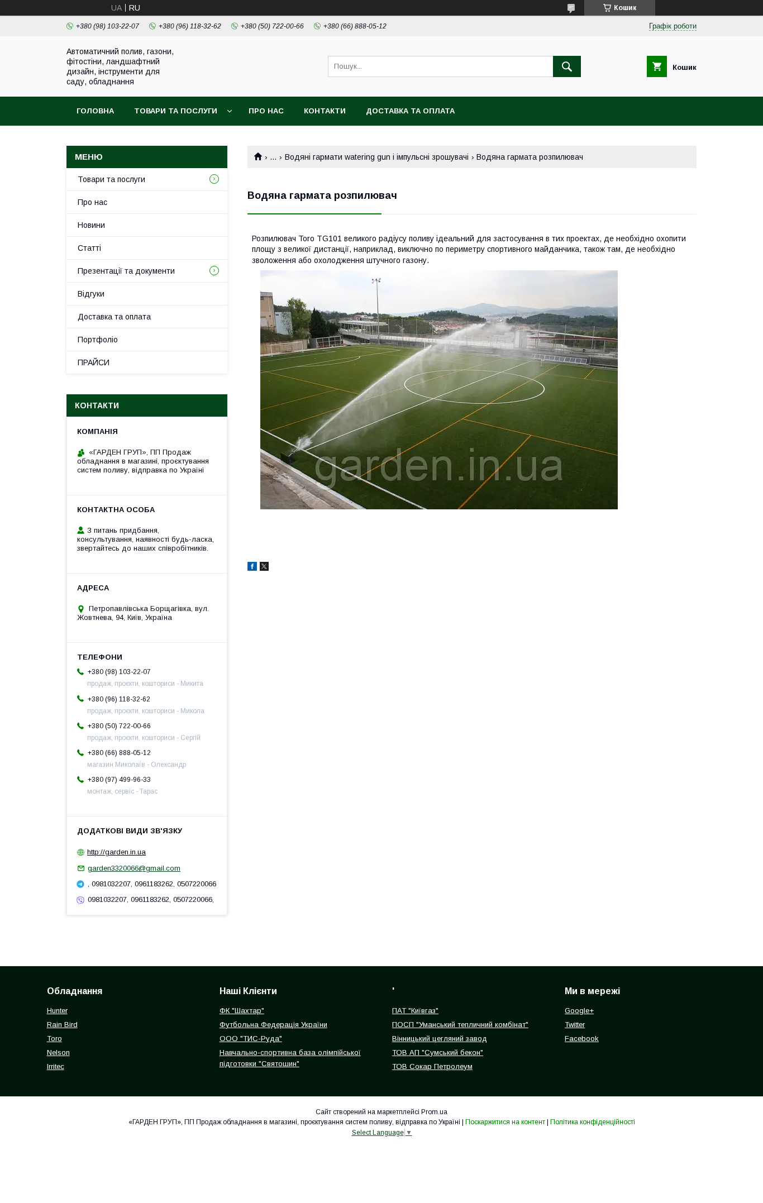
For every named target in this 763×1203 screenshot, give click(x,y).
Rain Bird (62, 1024)
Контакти (325, 111)
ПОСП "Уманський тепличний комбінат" (460, 1024)
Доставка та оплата (410, 111)
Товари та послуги (175, 111)
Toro (54, 1038)
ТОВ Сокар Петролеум (432, 1066)
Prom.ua (434, 1112)
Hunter (57, 1010)
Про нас (266, 111)
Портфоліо (98, 339)
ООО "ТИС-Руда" (251, 1038)
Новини (91, 225)
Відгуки (91, 293)
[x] (264, 568)
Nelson (58, 1052)
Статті (89, 248)
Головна (95, 111)
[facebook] (252, 568)
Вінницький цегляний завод (439, 1038)
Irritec (55, 1066)
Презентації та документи (126, 270)
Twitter (575, 1024)
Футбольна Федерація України (273, 1024)
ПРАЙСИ (93, 362)
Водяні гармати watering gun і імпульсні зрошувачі (377, 156)
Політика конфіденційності (592, 1122)
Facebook (582, 1038)
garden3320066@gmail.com (134, 868)
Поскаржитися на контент (505, 1122)
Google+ (579, 1010)
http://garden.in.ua (116, 852)
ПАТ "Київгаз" (415, 1010)
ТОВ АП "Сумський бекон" (437, 1052)
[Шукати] (567, 66)
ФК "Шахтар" (242, 1010)
